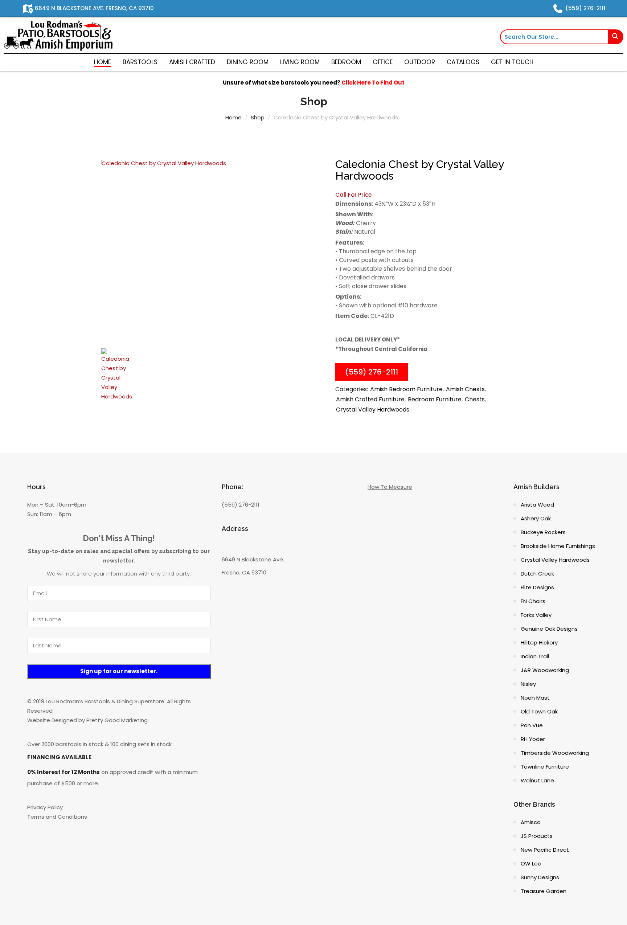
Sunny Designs (540, 877)
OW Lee (531, 863)
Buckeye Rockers (543, 532)
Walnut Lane (537, 780)
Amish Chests (465, 389)
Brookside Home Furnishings (558, 546)
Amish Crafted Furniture (370, 399)
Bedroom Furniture (435, 399)
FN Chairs (533, 601)
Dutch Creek (537, 573)
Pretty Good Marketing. (117, 720)
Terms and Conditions (57, 816)
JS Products (537, 836)
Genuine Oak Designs (549, 629)
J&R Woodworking (545, 670)
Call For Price (353, 194)
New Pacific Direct (545, 850)
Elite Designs (537, 587)
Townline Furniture (545, 766)
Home (233, 117)
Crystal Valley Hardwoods (372, 409)
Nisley (528, 684)
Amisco (531, 822)
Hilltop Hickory (539, 642)
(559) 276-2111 (371, 372)
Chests (475, 399)
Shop (258, 117)
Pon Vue (532, 725)
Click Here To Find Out (373, 82)
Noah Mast (535, 697)
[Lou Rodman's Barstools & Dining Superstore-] (58, 35)
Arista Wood (537, 504)
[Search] (616, 36)
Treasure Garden (543, 891)
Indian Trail (535, 656)
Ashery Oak (536, 518)
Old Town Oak (539, 711)
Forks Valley (536, 615)
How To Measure (390, 487)
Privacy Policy (45, 807)
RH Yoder (533, 739)
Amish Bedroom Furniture (406, 389)
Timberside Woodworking (555, 753)
